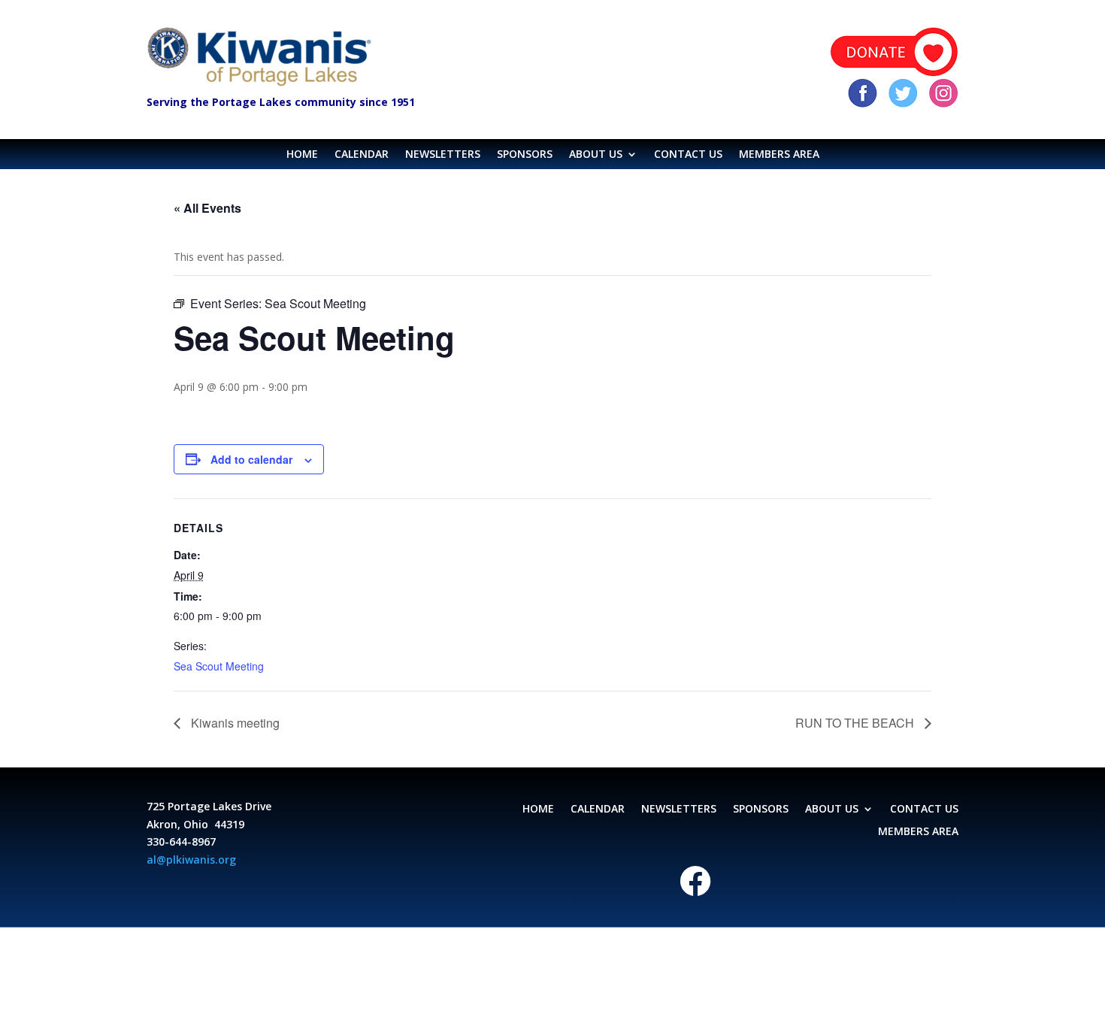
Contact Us (688, 155)
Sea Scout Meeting (219, 665)
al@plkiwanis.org (191, 859)
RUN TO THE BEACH (856, 722)
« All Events (207, 207)
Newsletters (442, 155)
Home (302, 155)
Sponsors (524, 155)
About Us (595, 155)
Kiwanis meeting (234, 722)
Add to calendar (251, 459)
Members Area (779, 155)
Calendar (362, 155)
